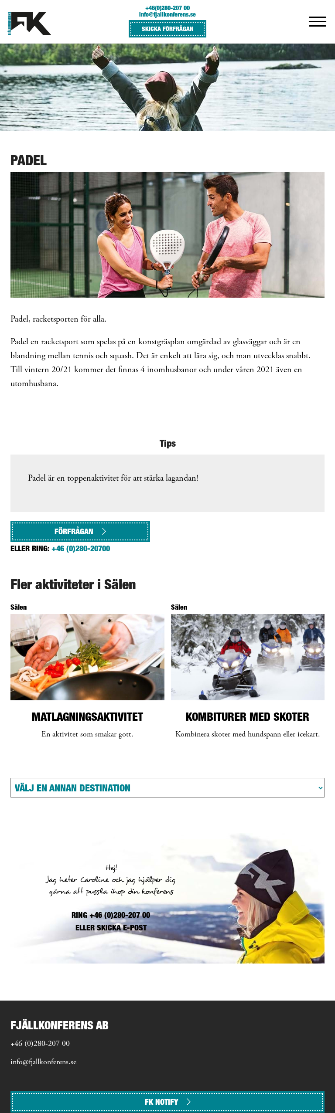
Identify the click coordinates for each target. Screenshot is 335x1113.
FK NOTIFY (161, 1101)
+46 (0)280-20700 (80, 548)
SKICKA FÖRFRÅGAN (167, 28)
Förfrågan (74, 531)
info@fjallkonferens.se (167, 14)
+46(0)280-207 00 (167, 7)
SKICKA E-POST (122, 927)
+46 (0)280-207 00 (40, 1044)
